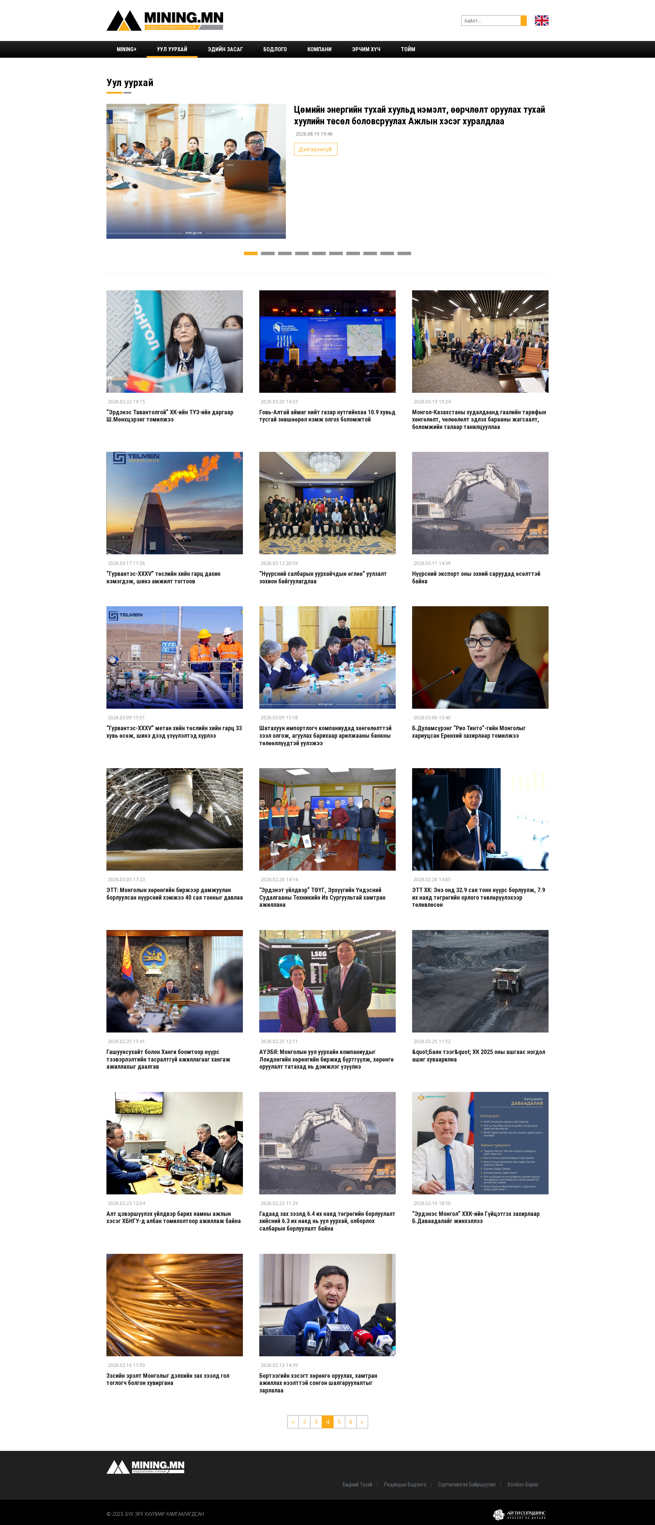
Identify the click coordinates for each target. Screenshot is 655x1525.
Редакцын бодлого (405, 1484)
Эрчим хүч (366, 49)
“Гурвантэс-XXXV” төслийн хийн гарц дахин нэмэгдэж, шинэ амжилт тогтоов (163, 577)
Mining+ (126, 49)
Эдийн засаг (225, 49)
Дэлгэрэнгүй (315, 149)
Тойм (408, 49)
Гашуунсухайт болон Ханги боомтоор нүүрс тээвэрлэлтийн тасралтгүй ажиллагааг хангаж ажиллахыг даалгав (168, 1059)
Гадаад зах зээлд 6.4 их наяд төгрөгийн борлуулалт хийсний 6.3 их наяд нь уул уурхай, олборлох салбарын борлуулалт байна (327, 1221)
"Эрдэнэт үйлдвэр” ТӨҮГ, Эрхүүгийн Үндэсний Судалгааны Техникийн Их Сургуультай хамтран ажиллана (322, 897)
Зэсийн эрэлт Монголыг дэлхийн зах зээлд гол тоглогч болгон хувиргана (167, 1379)
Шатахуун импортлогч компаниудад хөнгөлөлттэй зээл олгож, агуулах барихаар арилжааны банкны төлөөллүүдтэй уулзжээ (325, 735)
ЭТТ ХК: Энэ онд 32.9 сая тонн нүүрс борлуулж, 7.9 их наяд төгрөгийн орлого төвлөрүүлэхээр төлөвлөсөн (478, 897)
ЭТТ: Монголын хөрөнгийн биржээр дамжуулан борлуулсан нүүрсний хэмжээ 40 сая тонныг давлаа (174, 893)
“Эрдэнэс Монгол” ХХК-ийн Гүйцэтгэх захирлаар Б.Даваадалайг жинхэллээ (476, 1217)
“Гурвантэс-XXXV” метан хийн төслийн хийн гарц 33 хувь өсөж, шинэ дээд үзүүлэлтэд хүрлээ (174, 731)
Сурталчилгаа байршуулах (467, 1484)
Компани (319, 49)
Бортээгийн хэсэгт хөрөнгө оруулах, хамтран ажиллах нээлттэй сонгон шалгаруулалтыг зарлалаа (318, 1383)
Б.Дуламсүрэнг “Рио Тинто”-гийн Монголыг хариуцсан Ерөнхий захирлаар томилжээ (469, 731)
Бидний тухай (357, 1484)
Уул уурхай (172, 49)
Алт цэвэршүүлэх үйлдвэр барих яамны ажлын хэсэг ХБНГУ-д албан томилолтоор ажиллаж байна (173, 1217)
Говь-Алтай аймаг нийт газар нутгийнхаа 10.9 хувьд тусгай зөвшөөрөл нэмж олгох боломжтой (327, 415)
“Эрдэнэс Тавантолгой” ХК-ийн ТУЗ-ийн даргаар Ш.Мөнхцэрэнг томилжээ (169, 415)
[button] (251, 253)
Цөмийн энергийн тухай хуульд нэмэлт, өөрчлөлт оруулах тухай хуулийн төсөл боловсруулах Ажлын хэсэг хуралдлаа (419, 115)
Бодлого (275, 49)
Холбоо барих (522, 1484)
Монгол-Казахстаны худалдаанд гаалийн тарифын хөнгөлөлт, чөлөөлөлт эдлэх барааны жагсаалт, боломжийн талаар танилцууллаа (479, 419)
